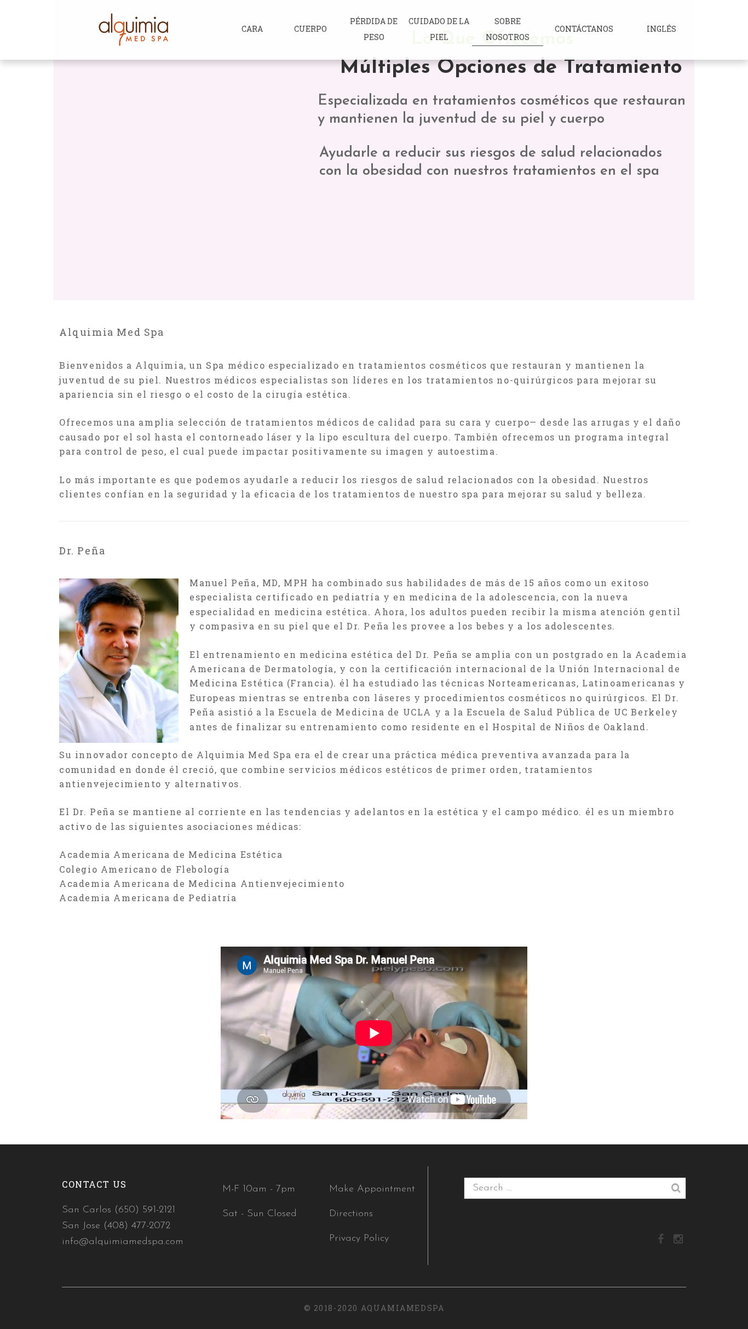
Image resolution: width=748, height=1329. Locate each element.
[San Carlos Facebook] (661, 1240)
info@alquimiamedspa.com (122, 1242)
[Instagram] (678, 1240)
